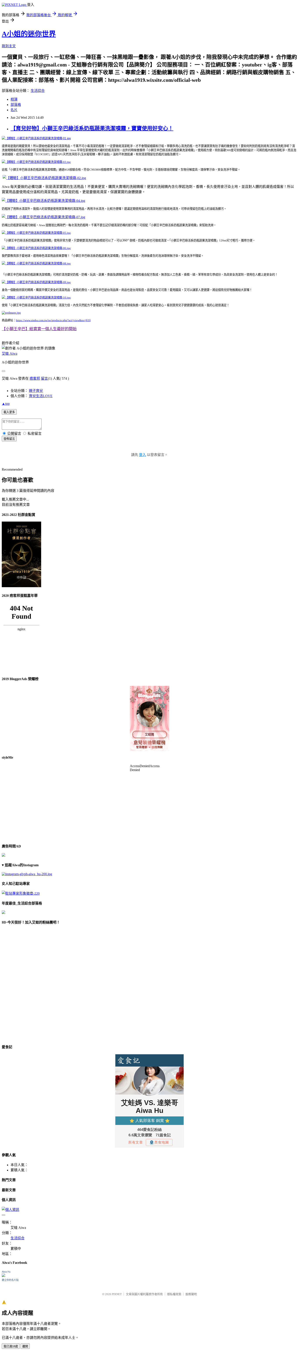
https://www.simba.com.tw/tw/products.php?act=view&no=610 (53, 320)
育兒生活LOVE (41, 396)
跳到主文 (9, 46)
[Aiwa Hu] (3, 1276)
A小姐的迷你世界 (29, 34)
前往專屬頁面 (149, 718)
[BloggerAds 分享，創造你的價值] (149, 699)
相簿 (14, 99)
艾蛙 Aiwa (9, 353)
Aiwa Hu (6, 1271)
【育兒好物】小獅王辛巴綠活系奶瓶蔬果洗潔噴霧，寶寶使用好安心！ (92, 128)
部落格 (16, 105)
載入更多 (9, 412)
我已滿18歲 (11, 1346)
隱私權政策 (174, 1294)
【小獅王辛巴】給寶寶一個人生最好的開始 (39, 329)
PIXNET (117, 1294)
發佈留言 (9, 438)
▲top (6, 403)
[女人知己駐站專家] (21, 893)
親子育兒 (36, 391)
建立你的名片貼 (10, 1280)
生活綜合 (38, 91)
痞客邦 (35, 378)
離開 (25, 1346)
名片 (14, 110)
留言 (44, 378)
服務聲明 (191, 1294)
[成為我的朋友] (27, 874)
